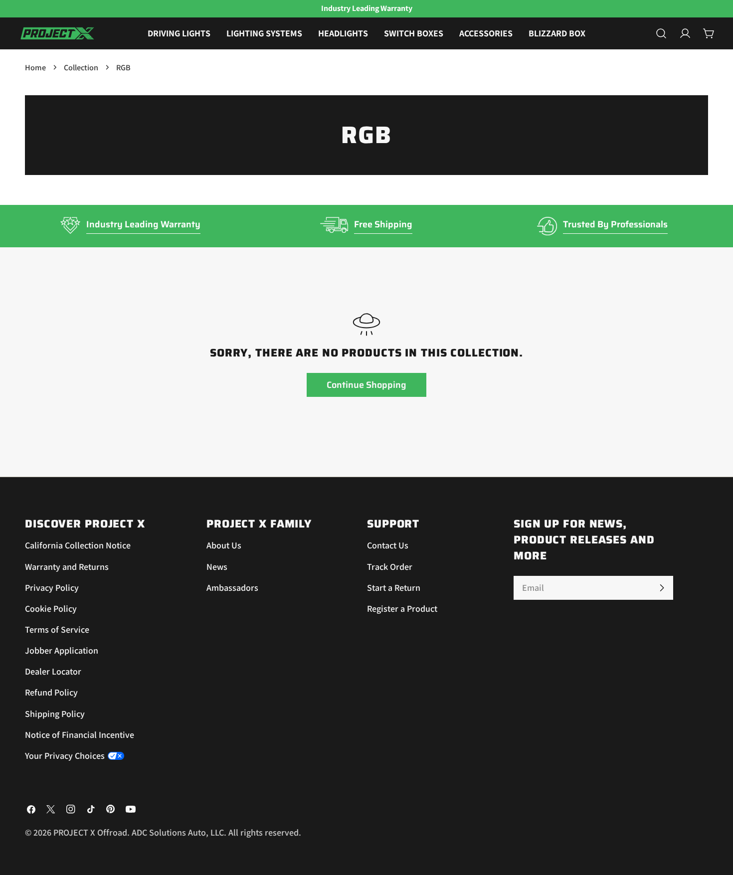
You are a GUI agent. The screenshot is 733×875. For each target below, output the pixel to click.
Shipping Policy (55, 713)
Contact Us (387, 545)
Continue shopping (366, 385)
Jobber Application (61, 650)
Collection (81, 67)
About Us (223, 545)
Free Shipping (383, 224)
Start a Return (393, 587)
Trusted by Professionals (615, 224)
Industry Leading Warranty (143, 224)
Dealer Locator (53, 671)
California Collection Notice (78, 545)
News (216, 566)
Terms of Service (57, 629)
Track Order (389, 566)
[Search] (661, 33)
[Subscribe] (661, 587)
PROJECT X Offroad (90, 832)
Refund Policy (51, 692)
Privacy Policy (52, 587)
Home (35, 67)
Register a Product (402, 608)
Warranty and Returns (67, 566)
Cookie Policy (51, 608)
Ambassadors (232, 587)
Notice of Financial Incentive (79, 734)
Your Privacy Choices (65, 755)
